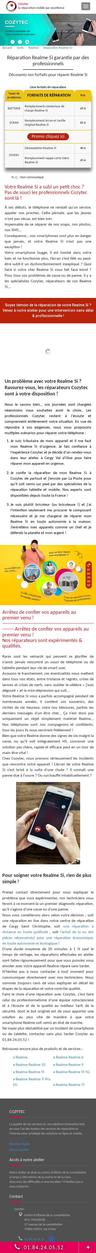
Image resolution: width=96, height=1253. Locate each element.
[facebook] (51, 1239)
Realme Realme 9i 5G (73, 1072)
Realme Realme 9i (30, 1072)
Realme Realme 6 (69, 1057)
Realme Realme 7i (70, 1085)
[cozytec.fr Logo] (11, 6)
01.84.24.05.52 (36, 1239)
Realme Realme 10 (30, 1065)
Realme (21, 1057)
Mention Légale (19, 1144)
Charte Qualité (18, 1150)
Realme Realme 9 (69, 1065)
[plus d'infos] (87, 1246)
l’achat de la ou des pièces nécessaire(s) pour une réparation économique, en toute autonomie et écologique (48, 938)
